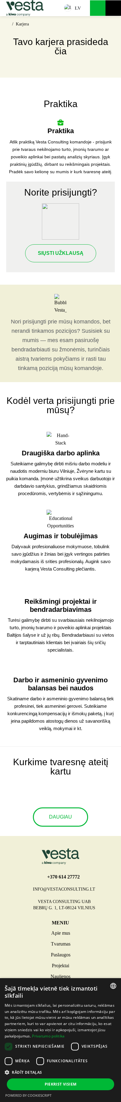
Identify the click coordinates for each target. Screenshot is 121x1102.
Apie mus (60, 933)
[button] (60, 1072)
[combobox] (113, 986)
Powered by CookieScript (28, 1095)
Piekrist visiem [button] (61, 1084)
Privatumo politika (48, 1036)
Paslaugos (60, 954)
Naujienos (60, 976)
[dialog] (60, 1040)
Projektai (60, 965)
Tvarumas (60, 943)
